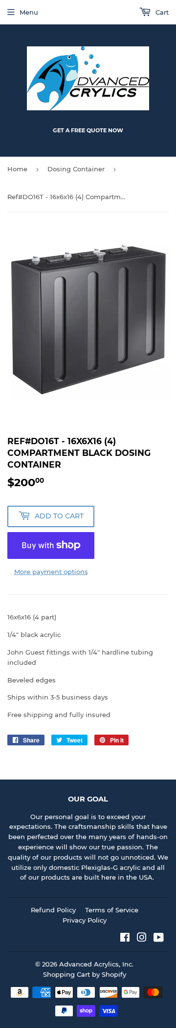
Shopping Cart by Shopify (84, 974)
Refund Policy (53, 910)
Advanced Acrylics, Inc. (96, 964)
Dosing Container (76, 169)
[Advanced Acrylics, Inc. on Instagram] (142, 939)
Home (17, 169)
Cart (161, 12)
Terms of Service (111, 910)
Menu (29, 12)
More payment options (51, 572)
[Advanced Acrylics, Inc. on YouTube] (159, 939)
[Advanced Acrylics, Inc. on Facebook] (125, 939)
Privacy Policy (85, 920)
